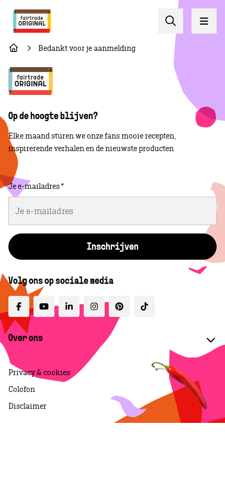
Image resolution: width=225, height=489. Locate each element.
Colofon (21, 389)
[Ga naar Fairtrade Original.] (13, 48)
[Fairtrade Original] (30, 81)
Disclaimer (27, 406)
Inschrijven (113, 247)
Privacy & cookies (39, 372)
